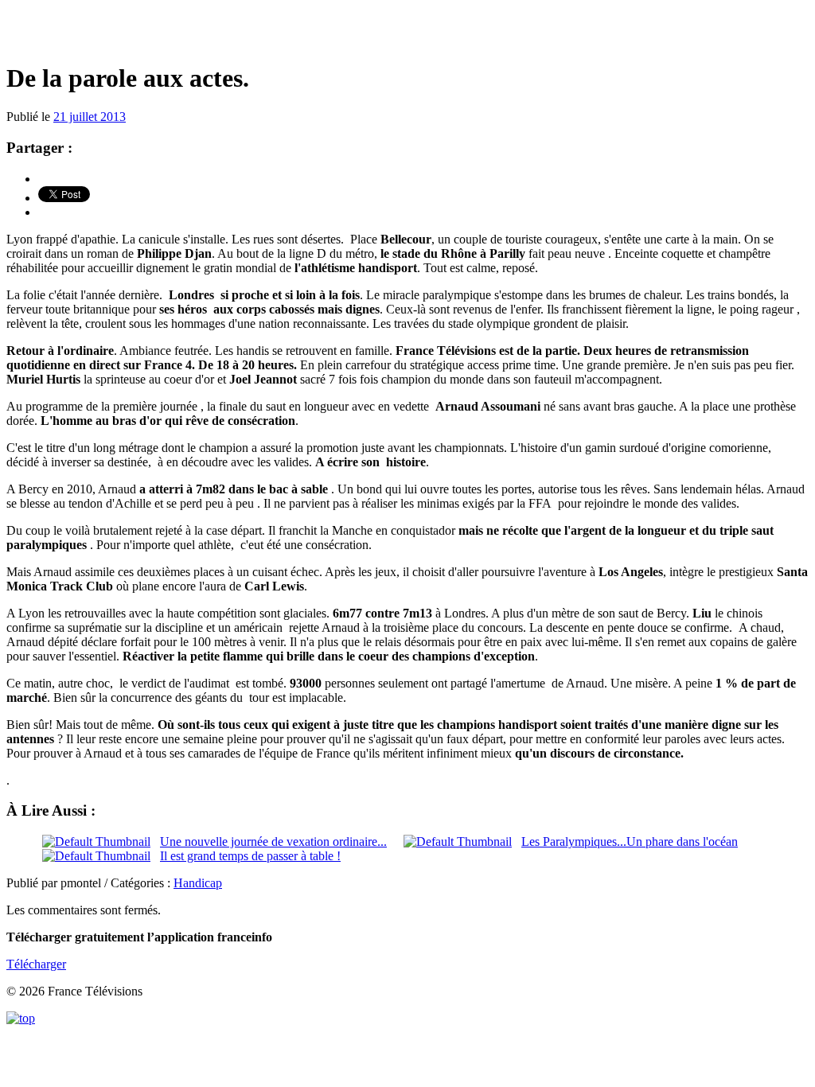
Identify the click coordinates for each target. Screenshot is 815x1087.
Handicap (198, 883)
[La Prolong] (407, 31)
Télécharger (36, 964)
